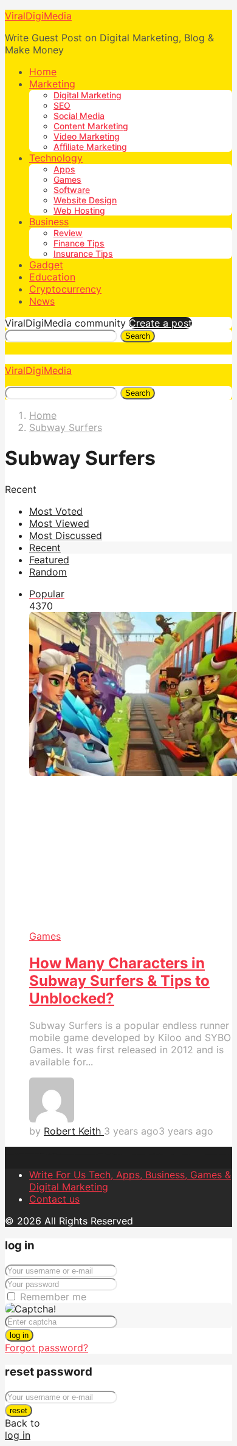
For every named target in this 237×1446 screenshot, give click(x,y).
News (42, 301)
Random (48, 572)
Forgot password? (46, 1348)
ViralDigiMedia (38, 16)
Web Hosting (79, 210)
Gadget (46, 265)
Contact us (54, 1199)
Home (43, 72)
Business (49, 222)
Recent (45, 547)
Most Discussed (65, 535)
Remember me (53, 1297)
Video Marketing (86, 136)
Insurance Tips (83, 253)
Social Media (79, 115)
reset (18, 1410)
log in (19, 1335)
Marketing (52, 84)
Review (68, 233)
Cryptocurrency (65, 289)
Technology (56, 158)
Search (137, 336)
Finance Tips (79, 243)
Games (67, 179)
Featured (49, 560)
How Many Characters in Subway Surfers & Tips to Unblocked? (119, 980)
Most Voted (56, 511)
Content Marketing (90, 126)
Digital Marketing (87, 95)
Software (71, 190)
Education (52, 277)
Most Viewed (59, 523)
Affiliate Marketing (90, 146)
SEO (61, 105)
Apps (64, 169)
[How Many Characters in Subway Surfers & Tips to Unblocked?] (130, 771)
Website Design (85, 200)
